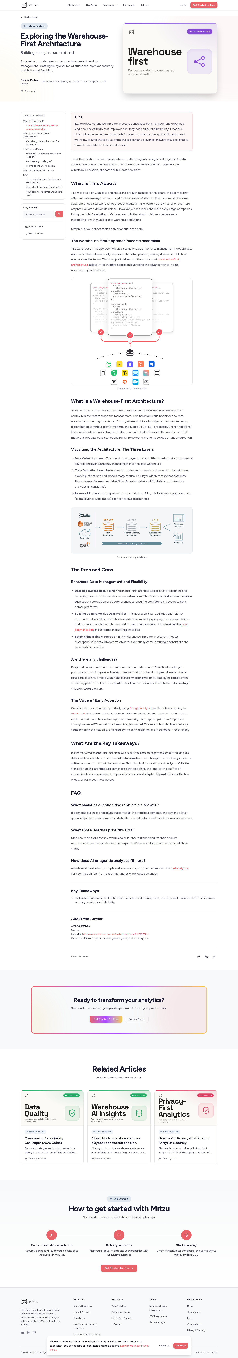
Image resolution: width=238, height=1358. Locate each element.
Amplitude (78, 713)
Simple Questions (83, 1306)
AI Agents (116, 1324)
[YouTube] (34, 1332)
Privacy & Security (196, 1330)
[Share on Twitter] (198, 956)
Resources (108, 5)
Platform (72, 5)
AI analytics (180, 868)
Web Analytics (118, 1306)
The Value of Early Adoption (40, 166)
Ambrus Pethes (30, 79)
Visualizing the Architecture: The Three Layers (42, 143)
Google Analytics (140, 708)
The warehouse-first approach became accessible (42, 127)
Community (193, 1312)
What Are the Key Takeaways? (38, 170)
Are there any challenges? (39, 161)
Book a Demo (36, 226)
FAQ (25, 175)
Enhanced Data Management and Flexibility (43, 155)
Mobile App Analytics (122, 1318)
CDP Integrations (158, 1316)
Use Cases (91, 5)
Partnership (129, 5)
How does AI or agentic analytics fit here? (44, 193)
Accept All (180, 1345)
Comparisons (194, 1324)
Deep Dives (79, 1318)
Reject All (164, 1345)
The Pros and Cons (33, 149)
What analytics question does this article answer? (43, 181)
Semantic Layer (157, 1322)
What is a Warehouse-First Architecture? (36, 135)
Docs (190, 1306)
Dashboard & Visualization (87, 1334)
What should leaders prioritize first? (44, 187)
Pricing (144, 5)
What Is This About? (33, 121)
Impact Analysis (82, 1312)
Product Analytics (120, 1312)
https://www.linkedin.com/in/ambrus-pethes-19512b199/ (115, 934)
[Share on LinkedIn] (206, 956)
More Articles (36, 233)
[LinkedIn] (22, 1332)
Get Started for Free (204, 5)
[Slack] (28, 1332)
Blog (189, 1318)
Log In (182, 5)
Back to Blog (31, 17)
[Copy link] (214, 956)
